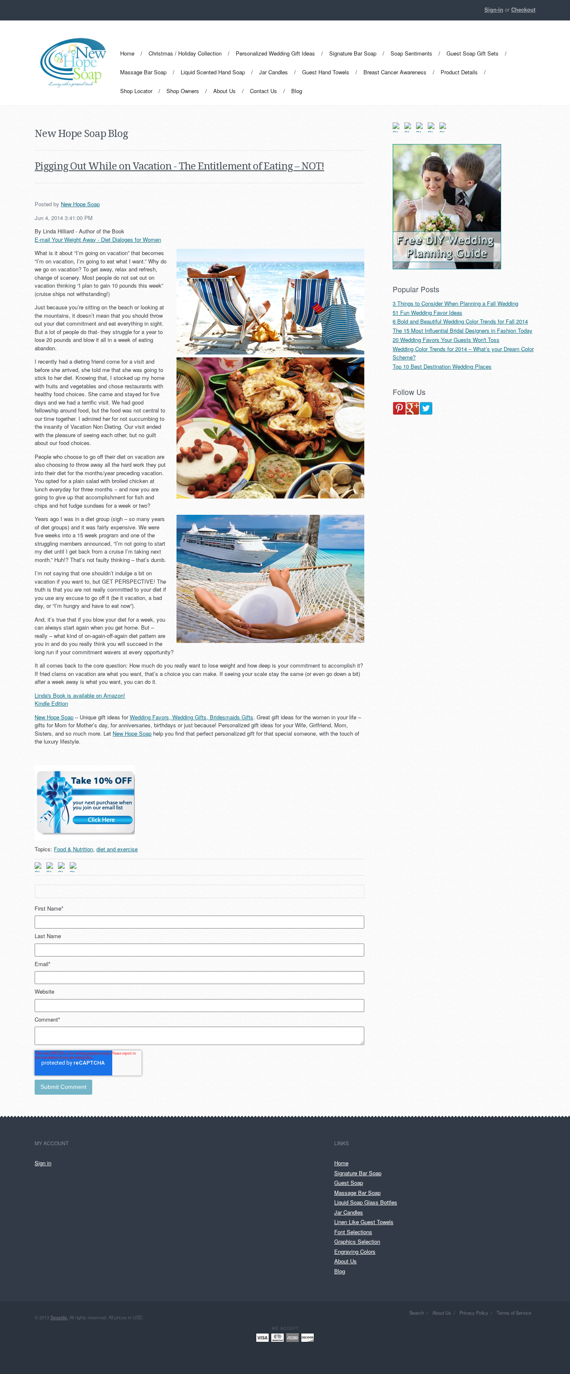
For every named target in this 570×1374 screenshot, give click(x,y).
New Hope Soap (80, 204)
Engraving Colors (355, 1251)
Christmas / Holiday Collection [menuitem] (185, 53)
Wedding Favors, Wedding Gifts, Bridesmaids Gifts (191, 717)
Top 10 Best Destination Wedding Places (442, 366)
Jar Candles (348, 1212)
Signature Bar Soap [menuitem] (352, 53)
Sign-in (493, 9)
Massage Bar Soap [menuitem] (143, 72)
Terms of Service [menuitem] (514, 1312)
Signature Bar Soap (357, 1173)
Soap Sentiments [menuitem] (411, 53)
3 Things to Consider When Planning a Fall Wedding (455, 303)
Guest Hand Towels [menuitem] (325, 72)
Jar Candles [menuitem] (273, 72)
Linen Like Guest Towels (363, 1222)
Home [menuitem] (127, 53)
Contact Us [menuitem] (263, 91)
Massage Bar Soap (357, 1193)
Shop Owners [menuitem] (182, 91)
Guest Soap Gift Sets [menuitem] (472, 53)
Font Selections (353, 1232)
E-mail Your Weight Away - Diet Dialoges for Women (98, 239)
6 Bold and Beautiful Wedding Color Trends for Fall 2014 (460, 321)
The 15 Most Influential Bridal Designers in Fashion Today (462, 330)
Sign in (43, 1163)
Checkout (523, 9)
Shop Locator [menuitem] (136, 91)
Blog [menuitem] (296, 91)
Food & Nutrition (73, 849)
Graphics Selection (357, 1241)
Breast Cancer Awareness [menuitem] (394, 72)
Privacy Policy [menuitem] (473, 1312)
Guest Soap (348, 1183)
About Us (345, 1261)
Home (341, 1163)
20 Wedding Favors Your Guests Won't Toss (446, 340)
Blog (339, 1271)
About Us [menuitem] (224, 91)
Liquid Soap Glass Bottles (365, 1202)
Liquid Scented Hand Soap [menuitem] (213, 72)
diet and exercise (117, 849)
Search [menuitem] (416, 1312)
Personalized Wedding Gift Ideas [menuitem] (275, 53)
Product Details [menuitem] (459, 72)
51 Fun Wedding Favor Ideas (427, 312)
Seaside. (59, 1317)
